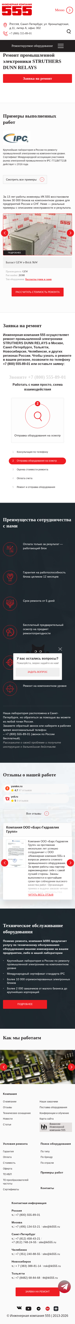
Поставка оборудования (53, 1107)
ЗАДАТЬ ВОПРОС (38, 672)
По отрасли (47, 1162)
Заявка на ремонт (37, 1291)
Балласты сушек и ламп (38, 279)
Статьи (7, 1124)
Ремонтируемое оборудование (32, 46)
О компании (9, 1101)
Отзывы (7, 1107)
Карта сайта (47, 1118)
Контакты (47, 1188)
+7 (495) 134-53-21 (27, 1226)
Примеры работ (52, 1172)
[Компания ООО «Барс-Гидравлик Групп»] (16, 854)
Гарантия (8, 1151)
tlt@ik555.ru (50, 1277)
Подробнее (25, 1004)
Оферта (7, 1168)
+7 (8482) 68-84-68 (27, 1277)
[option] (37, 247)
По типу (45, 1151)
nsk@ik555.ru (52, 1266)
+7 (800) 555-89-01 (20, 33)
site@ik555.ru (51, 1226)
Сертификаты (11, 1189)
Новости (8, 1118)
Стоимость (9, 1162)
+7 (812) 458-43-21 (27, 1238)
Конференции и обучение (54, 1113)
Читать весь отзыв (40, 894)
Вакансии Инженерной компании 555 (57, 1127)
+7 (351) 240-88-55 (27, 1254)
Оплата (7, 1157)
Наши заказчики (49, 1101)
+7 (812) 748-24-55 (24, 1242)
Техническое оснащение (17, 1113)
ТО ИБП (7, 1174)
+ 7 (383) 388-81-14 (28, 1266)
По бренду (47, 1157)
